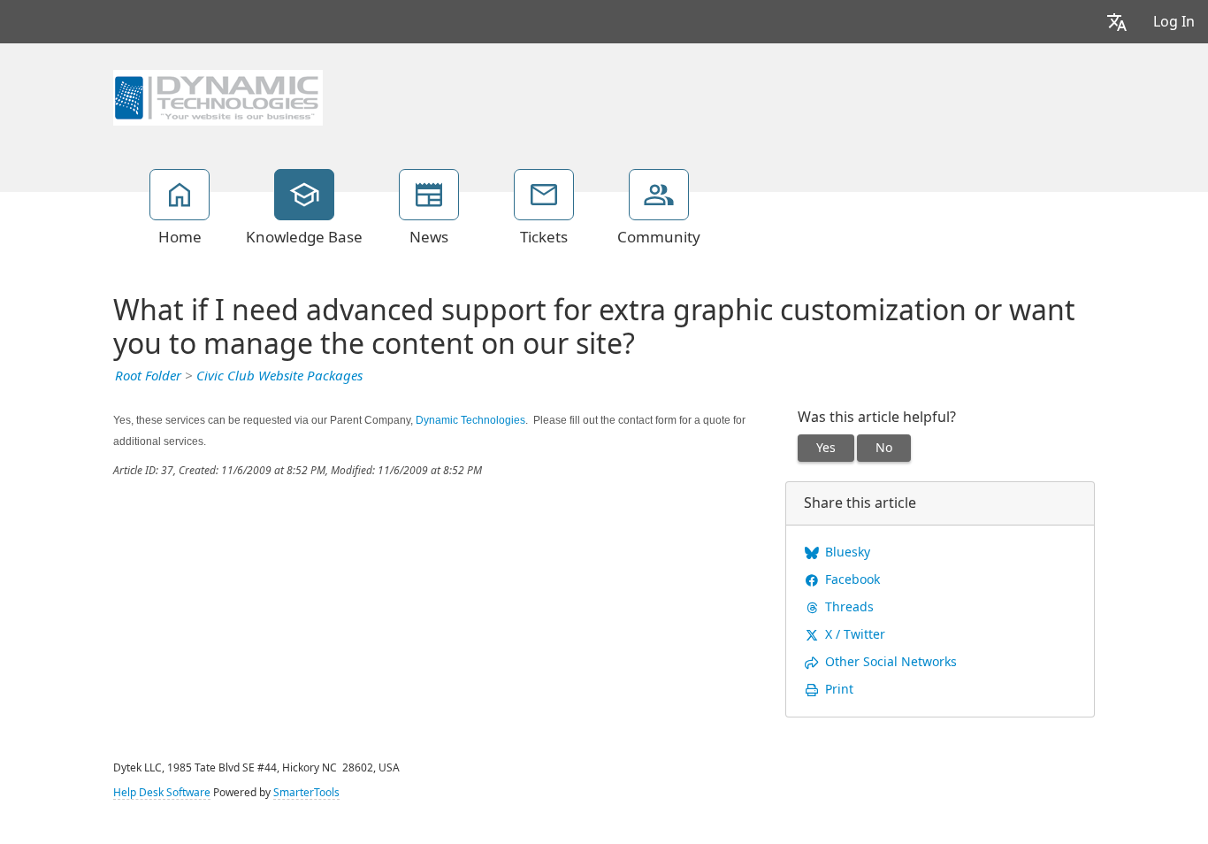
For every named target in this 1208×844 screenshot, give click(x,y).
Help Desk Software (161, 792)
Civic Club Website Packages (279, 376)
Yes (826, 448)
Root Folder (148, 376)
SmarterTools (306, 792)
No (883, 448)
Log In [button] (1174, 21)
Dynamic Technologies (470, 420)
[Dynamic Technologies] (218, 95)
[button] (1117, 21)
